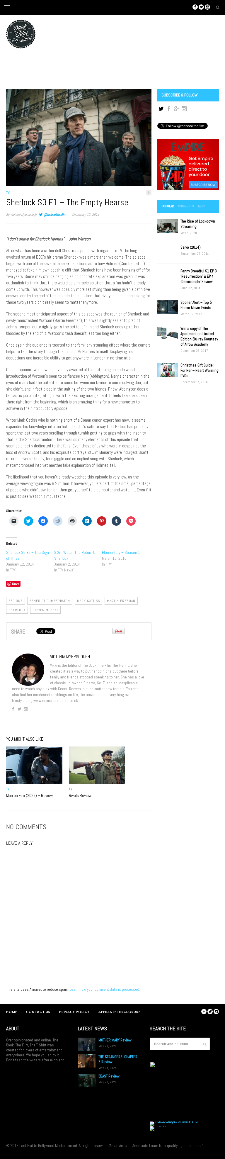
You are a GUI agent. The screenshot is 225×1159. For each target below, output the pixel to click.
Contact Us (38, 1012)
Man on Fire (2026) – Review (29, 795)
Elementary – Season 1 (121, 552)
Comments (186, 206)
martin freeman (121, 601)
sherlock (16, 610)
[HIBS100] (158, 1126)
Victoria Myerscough (23, 214)
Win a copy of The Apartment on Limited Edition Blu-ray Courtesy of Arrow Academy (199, 336)
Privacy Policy (74, 1012)
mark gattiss (88, 601)
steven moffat (45, 610)
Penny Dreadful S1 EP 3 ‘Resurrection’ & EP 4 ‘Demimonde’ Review (198, 276)
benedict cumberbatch (50, 601)
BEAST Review (109, 1076)
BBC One (15, 601)
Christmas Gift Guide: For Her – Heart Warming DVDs (199, 370)
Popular (167, 206)
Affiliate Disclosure (119, 1012)
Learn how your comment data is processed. (104, 989)
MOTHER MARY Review (115, 1040)
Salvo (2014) (190, 247)
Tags (201, 206)
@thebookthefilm (54, 214)
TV (8, 192)
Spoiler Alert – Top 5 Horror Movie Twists (196, 305)
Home (11, 1012)
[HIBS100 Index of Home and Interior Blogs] (174, 1121)
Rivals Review (80, 795)
